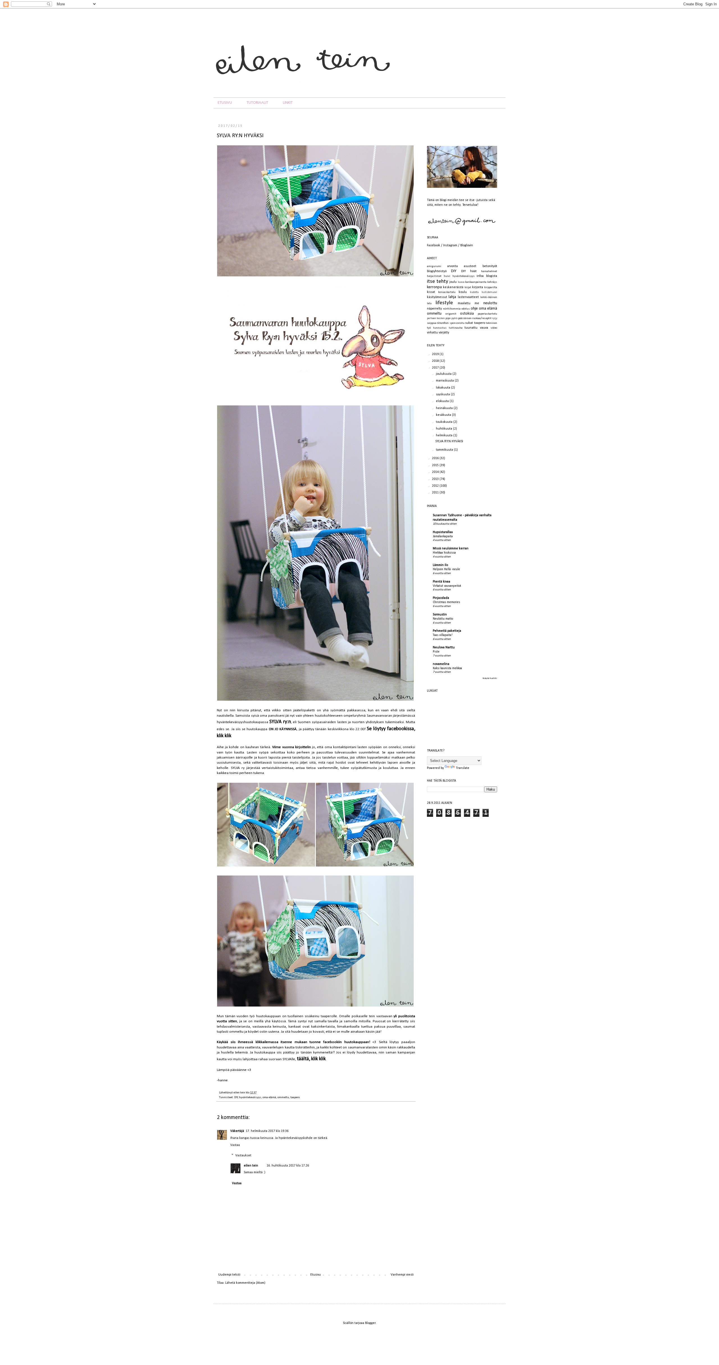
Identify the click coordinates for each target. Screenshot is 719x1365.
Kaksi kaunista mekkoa (447, 668)
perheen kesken (436, 318)
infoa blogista (487, 276)
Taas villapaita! (442, 635)
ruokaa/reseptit (482, 318)
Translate (462, 768)
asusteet (470, 266)
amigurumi (434, 266)
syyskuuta (443, 394)
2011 (436, 492)
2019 (436, 354)
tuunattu (471, 328)
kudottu (474, 292)
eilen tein (239, 1092)
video (494, 328)
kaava (461, 282)
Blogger (370, 1323)
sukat (469, 323)
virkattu (432, 332)
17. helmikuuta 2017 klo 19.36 (267, 1131)
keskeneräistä (453, 287)
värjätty (444, 332)
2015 (436, 465)
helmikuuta (444, 435)
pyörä (454, 318)
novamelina (441, 664)
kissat (431, 292)
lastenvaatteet (468, 297)
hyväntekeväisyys (250, 1097)
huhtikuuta (444, 428)
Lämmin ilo (440, 565)
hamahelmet (489, 271)
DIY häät (469, 271)
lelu (429, 303)
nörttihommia (452, 308)
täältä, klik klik (311, 1059)
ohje (474, 308)
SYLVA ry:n (280, 722)
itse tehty (437, 281)
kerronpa (434, 287)
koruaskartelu (447, 292)
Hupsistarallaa (443, 532)
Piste (436, 651)
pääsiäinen (465, 318)
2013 (436, 479)
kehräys (492, 282)
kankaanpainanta (475, 282)
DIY (236, 1097)
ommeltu (283, 1097)
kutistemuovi (489, 292)
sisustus (443, 323)
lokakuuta (443, 387)
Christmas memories (446, 602)
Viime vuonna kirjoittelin (291, 747)
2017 (436, 367)
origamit (450, 313)
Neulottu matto (443, 619)
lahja (452, 297)
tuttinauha (456, 328)
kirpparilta (490, 287)
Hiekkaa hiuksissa (444, 552)
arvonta (452, 266)
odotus (465, 308)
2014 (436, 472)
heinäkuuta (445, 408)
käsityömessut (437, 297)
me (477, 303)
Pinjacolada (441, 598)
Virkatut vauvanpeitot (447, 586)
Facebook (433, 245)
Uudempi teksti (229, 1274)
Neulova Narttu (444, 647)
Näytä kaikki (490, 678)
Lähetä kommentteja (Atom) (245, 1283)
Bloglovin (466, 245)
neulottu (490, 303)
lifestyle (444, 303)
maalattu (464, 303)
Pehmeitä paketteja (447, 631)
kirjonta (477, 287)
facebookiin (332, 1042)
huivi (447, 276)
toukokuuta (444, 422)
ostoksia (467, 314)
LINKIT (288, 103)
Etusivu (315, 1274)
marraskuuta (445, 380)
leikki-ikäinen (488, 297)
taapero (295, 1097)
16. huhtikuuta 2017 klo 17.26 (288, 1165)
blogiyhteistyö (437, 271)
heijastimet (434, 276)
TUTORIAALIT (257, 103)
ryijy (494, 318)
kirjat (468, 287)
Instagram (450, 245)
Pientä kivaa (441, 581)
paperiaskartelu (487, 313)
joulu (453, 282)
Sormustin (440, 614)
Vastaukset (243, 1155)
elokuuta (443, 401)
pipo (447, 318)
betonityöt (490, 266)
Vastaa (235, 1145)
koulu (463, 292)
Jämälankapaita (443, 536)
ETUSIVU (225, 103)
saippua (431, 323)
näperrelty (434, 308)
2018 (436, 361)
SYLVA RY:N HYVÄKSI (449, 441)
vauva (484, 328)
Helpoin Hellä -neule (446, 569)
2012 (436, 486)
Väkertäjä (237, 1131)
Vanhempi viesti (402, 1274)
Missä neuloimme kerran (450, 548)
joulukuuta (444, 374)
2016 (436, 458)
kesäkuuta (444, 415)
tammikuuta (445, 450)
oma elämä (269, 1097)
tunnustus (440, 328)
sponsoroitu (457, 323)
